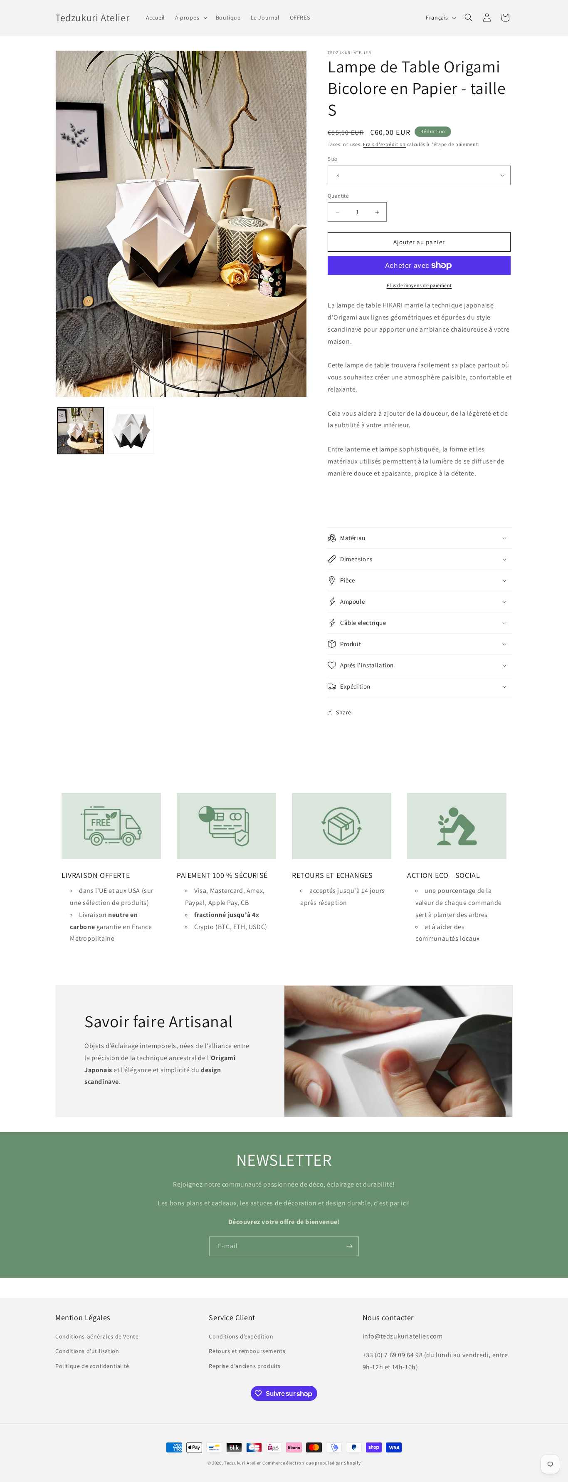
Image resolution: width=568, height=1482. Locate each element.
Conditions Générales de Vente (96, 1336)
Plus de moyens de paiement (419, 285)
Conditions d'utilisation (87, 1351)
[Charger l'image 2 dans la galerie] (131, 431)
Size (332, 158)
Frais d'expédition (384, 144)
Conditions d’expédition (241, 1336)
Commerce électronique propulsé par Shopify (311, 1463)
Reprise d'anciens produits (245, 1366)
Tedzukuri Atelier (242, 1463)
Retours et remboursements (247, 1351)
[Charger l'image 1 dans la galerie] (80, 431)
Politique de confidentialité (92, 1366)
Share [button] (343, 712)
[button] (190, 17)
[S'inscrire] (349, 1246)
